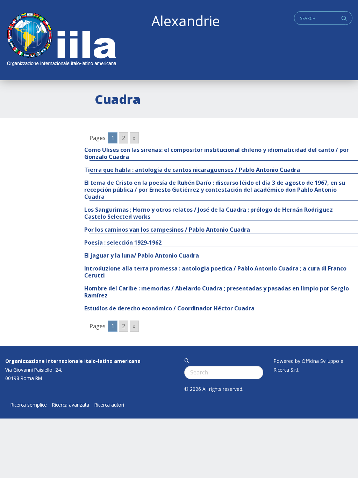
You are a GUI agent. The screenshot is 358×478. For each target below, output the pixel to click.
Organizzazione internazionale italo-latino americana (73, 361)
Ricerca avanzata (70, 404)
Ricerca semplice (28, 404)
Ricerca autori (109, 404)
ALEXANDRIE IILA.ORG (61, 40)
